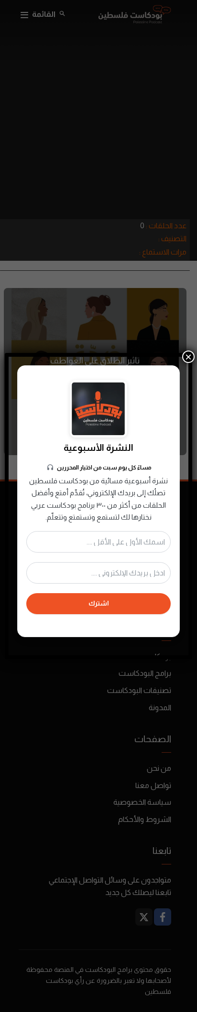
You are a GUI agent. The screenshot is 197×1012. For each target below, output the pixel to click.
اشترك (98, 603)
